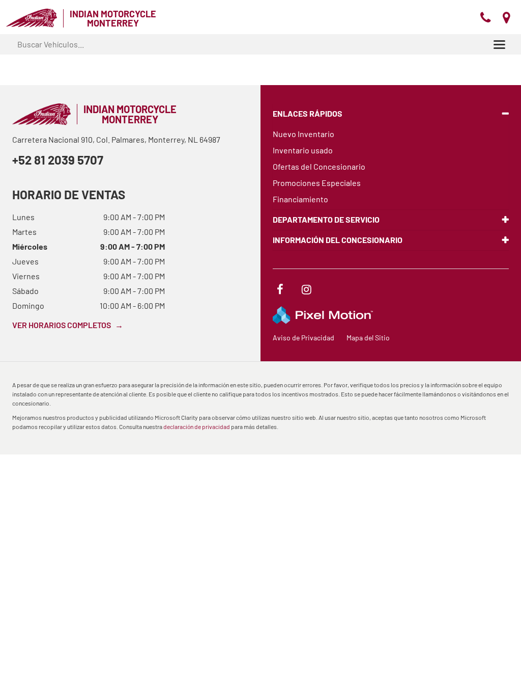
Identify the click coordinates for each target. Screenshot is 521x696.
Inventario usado (303, 150)
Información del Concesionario (337, 240)
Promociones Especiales (317, 183)
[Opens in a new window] (280, 291)
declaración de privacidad (196, 426)
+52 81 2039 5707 (57, 159)
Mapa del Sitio (368, 337)
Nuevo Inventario (303, 134)
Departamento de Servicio (326, 219)
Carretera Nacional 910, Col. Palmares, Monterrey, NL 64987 (116, 139)
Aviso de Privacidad (303, 337)
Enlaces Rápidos (307, 113)
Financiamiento (300, 199)
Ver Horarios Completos (67, 325)
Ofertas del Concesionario (319, 166)
